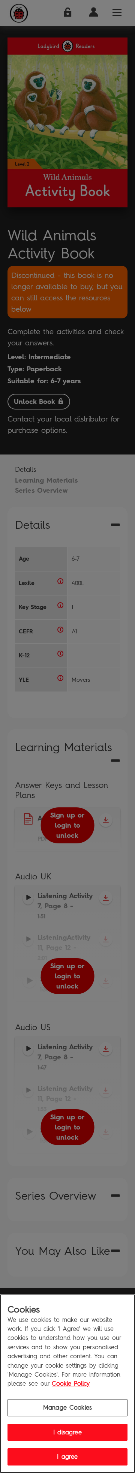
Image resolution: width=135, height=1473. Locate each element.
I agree (67, 1456)
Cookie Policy (71, 1383)
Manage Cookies (67, 1407)
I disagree (67, 1432)
